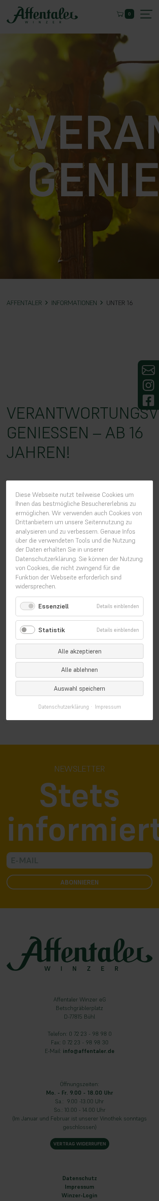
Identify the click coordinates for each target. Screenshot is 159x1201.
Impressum (108, 707)
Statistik (51, 630)
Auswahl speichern (79, 688)
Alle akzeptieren (80, 651)
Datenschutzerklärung (63, 707)
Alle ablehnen (79, 670)
